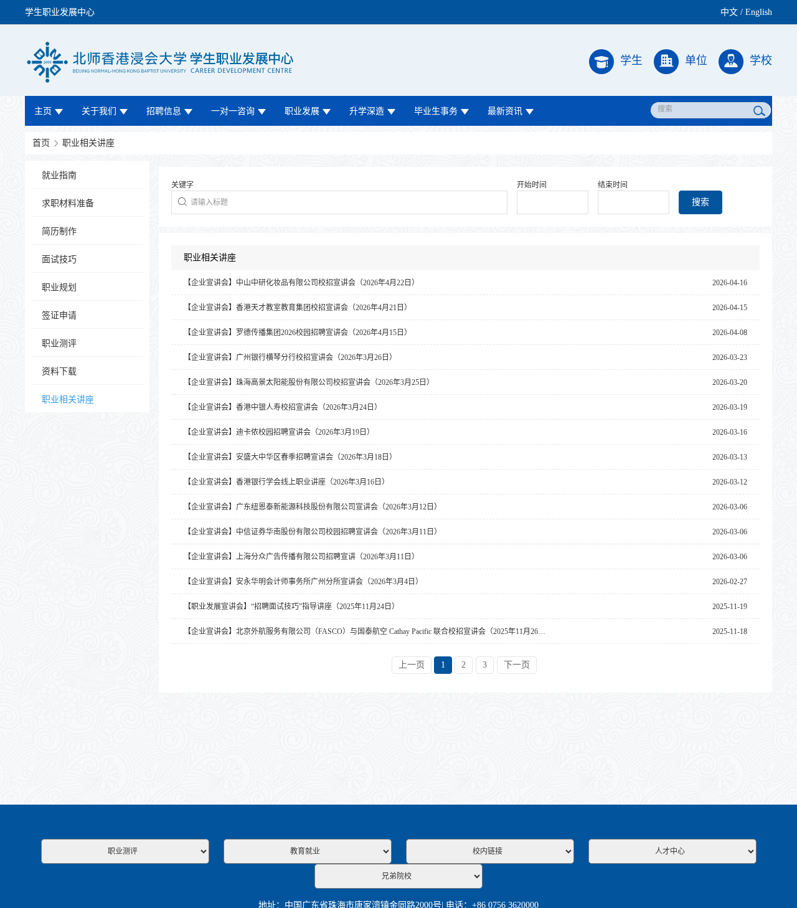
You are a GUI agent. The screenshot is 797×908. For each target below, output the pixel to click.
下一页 (517, 664)
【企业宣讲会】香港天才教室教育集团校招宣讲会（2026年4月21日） (298, 307)
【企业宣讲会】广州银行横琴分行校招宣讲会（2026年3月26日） (290, 357)
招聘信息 (163, 111)
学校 (761, 60)
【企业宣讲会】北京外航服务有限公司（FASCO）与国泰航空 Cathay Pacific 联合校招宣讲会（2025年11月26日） (368, 631)
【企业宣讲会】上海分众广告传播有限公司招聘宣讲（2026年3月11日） (301, 556)
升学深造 (366, 111)
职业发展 (302, 111)
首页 (41, 143)
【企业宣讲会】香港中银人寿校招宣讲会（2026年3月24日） (283, 407)
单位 (696, 60)
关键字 (182, 185)
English (758, 12)
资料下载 (59, 371)
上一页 (411, 664)
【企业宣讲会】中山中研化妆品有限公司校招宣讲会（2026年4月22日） (301, 282)
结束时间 (613, 185)
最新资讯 (505, 111)
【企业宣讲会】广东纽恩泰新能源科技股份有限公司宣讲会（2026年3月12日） (312, 507)
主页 (43, 111)
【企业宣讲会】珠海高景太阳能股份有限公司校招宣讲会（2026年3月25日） (309, 382)
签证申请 (59, 315)
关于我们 (99, 111)
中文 (729, 12)
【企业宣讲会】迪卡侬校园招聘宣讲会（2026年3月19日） (279, 432)
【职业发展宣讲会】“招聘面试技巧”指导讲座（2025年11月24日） (291, 606)
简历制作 (59, 231)
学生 (631, 60)
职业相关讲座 (88, 143)
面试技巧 (59, 259)
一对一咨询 (233, 111)
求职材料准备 (68, 203)
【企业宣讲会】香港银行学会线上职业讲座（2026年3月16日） (286, 482)
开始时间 (532, 185)
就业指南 (59, 175)
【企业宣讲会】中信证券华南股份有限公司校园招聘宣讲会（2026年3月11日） (312, 531)
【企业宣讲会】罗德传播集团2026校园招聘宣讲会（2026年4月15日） (298, 332)
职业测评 (59, 343)
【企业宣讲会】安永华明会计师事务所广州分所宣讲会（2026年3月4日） (303, 581)
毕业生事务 (436, 111)
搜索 (700, 202)
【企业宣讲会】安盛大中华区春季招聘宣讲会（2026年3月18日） (290, 457)
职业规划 (59, 287)
